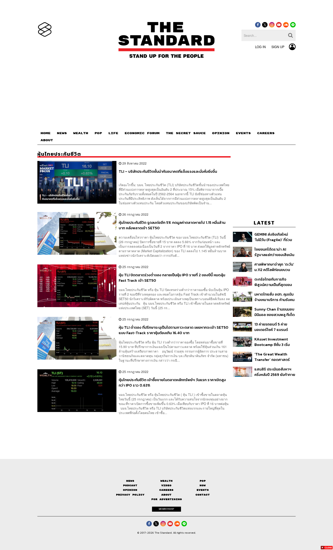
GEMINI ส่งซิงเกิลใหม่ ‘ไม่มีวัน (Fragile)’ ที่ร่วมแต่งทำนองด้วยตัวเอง (273, 237)
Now (203, 485)
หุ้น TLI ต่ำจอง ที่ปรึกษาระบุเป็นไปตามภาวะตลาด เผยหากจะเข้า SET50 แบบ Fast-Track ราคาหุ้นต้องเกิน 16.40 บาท (173, 330)
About (166, 494)
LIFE (113, 133)
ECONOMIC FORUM (142, 133)
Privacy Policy (130, 494)
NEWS (62, 133)
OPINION (220, 133)
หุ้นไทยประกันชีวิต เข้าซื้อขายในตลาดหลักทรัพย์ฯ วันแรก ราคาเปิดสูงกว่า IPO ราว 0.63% (172, 382)
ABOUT (47, 140)
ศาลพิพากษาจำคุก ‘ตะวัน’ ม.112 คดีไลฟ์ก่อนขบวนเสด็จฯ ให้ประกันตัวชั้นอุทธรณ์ (274, 267)
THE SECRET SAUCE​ (186, 133)
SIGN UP (277, 46)
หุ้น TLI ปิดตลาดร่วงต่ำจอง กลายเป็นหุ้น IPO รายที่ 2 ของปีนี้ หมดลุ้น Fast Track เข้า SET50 (172, 277)
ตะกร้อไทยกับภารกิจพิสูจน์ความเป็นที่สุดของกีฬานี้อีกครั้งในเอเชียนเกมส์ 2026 (273, 282)
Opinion (130, 490)
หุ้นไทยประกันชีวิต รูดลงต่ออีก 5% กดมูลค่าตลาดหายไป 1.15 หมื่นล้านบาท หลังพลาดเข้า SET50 (172, 225)
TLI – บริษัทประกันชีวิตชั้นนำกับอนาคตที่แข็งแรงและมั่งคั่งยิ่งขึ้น (168, 171)
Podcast (130, 485)
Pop (203, 481)
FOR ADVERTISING (166, 499)
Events (203, 490)
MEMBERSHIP (166, 509)
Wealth (166, 481)
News (130, 481)
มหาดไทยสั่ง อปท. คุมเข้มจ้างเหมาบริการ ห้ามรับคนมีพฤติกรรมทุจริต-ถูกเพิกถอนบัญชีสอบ (274, 297)
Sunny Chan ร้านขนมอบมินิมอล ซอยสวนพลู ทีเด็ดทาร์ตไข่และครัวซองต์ (274, 312)
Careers (166, 490)
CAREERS (266, 133)
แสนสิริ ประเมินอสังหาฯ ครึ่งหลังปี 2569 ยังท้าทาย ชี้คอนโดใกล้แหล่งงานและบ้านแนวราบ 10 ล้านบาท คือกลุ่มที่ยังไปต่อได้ (274, 372)
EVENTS (243, 133)
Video (166, 485)
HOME (46, 133)
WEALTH (80, 133)
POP (98, 133)
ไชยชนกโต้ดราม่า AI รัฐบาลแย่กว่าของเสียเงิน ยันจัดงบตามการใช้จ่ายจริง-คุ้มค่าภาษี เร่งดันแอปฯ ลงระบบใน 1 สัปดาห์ (274, 252)
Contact (202, 494)
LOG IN (260, 46)
